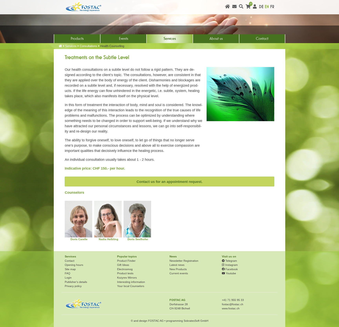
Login (68, 277)
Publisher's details (76, 281)
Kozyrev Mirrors (127, 277)
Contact (262, 39)
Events (123, 39)
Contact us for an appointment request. (169, 182)
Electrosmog (125, 269)
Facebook (231, 269)
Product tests (125, 273)
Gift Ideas (123, 264)
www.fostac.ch (231, 308)
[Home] (227, 7)
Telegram (231, 260)
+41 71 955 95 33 (233, 300)
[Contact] (234, 7)
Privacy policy (73, 286)
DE (261, 7)
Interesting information (131, 281)
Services (170, 39)
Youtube (230, 273)
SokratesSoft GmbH (196, 320)
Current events (179, 273)
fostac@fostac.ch (232, 304)
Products (77, 39)
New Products (178, 269)
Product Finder (126, 260)
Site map (70, 269)
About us (216, 39)
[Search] (241, 7)
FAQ (67, 273)
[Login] (255, 7)
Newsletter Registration (184, 260)
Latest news (177, 264)
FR (272, 7)
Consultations (88, 46)
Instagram (231, 264)
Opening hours (74, 264)
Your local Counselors (130, 286)
